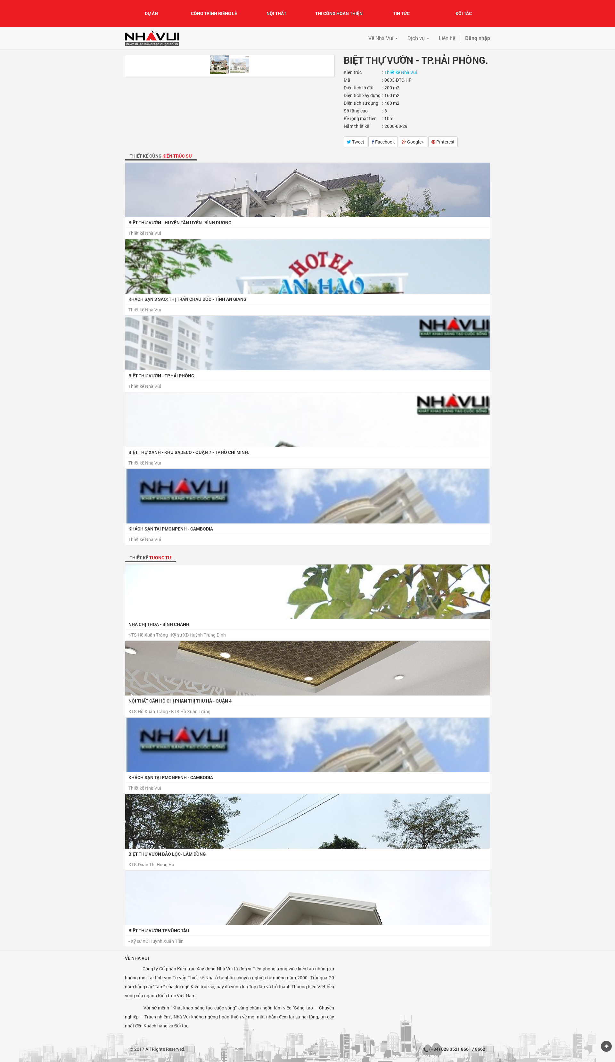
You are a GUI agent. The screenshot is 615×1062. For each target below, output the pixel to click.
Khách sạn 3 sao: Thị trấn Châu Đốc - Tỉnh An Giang (187, 299)
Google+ (415, 142)
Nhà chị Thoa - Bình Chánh (158, 624)
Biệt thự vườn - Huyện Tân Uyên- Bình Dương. (180, 222)
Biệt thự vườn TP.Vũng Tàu (158, 930)
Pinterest (445, 142)
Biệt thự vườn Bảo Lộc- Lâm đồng (167, 854)
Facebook (384, 142)
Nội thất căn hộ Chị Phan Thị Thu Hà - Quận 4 (180, 701)
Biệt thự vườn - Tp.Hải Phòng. (161, 376)
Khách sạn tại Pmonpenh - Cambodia (170, 529)
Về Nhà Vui (137, 958)
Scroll (606, 1046)
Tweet (357, 142)
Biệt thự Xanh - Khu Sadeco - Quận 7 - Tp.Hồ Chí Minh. (188, 452)
